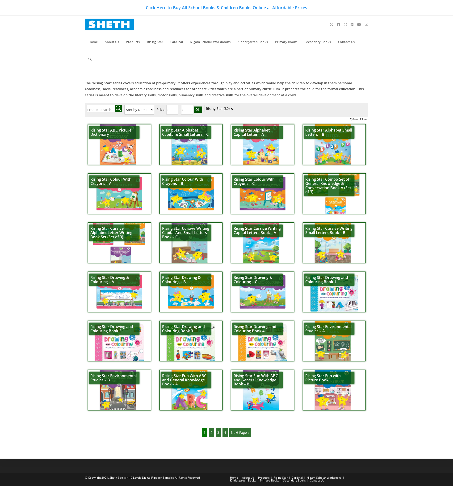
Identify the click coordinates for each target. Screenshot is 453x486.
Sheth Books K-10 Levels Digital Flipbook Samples (141, 478)
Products (264, 478)
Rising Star (218, 108)
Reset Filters (360, 119)
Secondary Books (294, 480)
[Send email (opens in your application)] (366, 24)
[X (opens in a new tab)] (331, 24)
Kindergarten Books (243, 480)
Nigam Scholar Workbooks (324, 478)
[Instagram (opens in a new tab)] (345, 24)
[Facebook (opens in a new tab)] (338, 24)
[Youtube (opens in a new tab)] (359, 24)
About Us (248, 478)
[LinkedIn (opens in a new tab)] (352, 24)
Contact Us (317, 480)
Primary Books (269, 480)
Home (234, 478)
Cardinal (297, 478)
